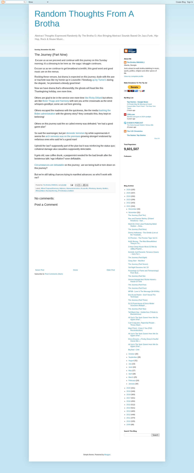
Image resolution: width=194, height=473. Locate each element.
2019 (129, 391)
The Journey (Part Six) (136, 276)
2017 (129, 398)
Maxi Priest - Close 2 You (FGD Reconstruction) (140, 329)
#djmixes (63, 188)
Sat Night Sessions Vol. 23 (138, 267)
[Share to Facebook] (84, 185)
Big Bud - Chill (133, 350)
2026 (129, 190)
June (131, 367)
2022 (129, 203)
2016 (129, 401)
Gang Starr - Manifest (136, 261)
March (131, 377)
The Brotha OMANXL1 (136, 62)
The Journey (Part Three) (138, 300)
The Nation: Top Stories (136, 135)
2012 (129, 415)
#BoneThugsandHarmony (50, 188)
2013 (129, 411)
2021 (129, 206)
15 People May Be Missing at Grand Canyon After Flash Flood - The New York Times (141, 106)
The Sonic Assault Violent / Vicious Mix (140, 125)
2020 (129, 388)
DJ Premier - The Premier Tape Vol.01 (142, 238)
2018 (129, 395)
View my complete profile (133, 76)
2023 (129, 200)
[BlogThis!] (79, 185)
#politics (105, 188)
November (133, 212)
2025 (129, 193)
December (133, 209)
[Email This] (76, 185)
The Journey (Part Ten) (137, 215)
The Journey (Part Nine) (137, 229)
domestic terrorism (75, 133)
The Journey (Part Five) (137, 285)
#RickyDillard (40, 191)
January (132, 384)
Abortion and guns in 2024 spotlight (139, 116)
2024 (129, 196)
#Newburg (92, 188)
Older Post (111, 270)
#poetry (99, 188)
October (132, 354)
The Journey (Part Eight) (137, 258)
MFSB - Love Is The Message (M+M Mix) (143, 291)
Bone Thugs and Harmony (55, 101)
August (131, 361)
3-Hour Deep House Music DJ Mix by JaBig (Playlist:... (142, 248)
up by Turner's (99, 80)
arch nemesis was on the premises (62, 136)
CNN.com (131, 114)
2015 (129, 405)
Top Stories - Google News (137, 102)
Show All (156, 138)
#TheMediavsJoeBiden (66, 191)
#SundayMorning (51, 191)
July (130, 364)
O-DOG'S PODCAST (135, 123)
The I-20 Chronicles (135, 131)
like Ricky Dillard (93, 98)
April (131, 374)
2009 (129, 425)
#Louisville (84, 188)
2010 (129, 421)
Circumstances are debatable (49, 165)
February (132, 381)
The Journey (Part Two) (137, 309)
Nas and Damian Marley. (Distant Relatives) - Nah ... (141, 220)
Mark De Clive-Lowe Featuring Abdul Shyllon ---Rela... (142, 225)
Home (75, 270)
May (130, 371)
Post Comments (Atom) (54, 274)
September (133, 357)
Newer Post (39, 270)
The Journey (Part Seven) (138, 264)
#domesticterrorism (73, 188)
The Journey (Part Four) (137, 288)
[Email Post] (71, 185)
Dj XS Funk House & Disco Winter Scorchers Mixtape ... (141, 305)
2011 (129, 418)
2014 (129, 408)
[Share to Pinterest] (87, 185)
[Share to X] (81, 185)
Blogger (107, 455)
